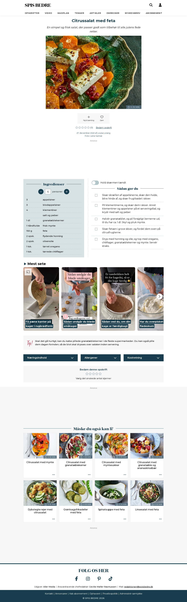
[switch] (95, 183)
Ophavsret (95, 593)
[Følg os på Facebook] (76, 579)
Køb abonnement (78, 593)
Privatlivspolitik (110, 593)
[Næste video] (159, 296)
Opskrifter (32, 13)
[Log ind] (160, 5)
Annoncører (61, 593)
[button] (41, 299)
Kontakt (49, 593)
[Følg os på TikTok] (110, 579)
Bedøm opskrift (104, 127)
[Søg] (151, 5)
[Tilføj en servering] (66, 191)
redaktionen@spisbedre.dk (138, 586)
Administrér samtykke (131, 593)
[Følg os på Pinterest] (99, 579)
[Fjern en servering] (41, 191)
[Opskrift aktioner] (54, 475)
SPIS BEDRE (38, 5)
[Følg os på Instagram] (88, 579)
